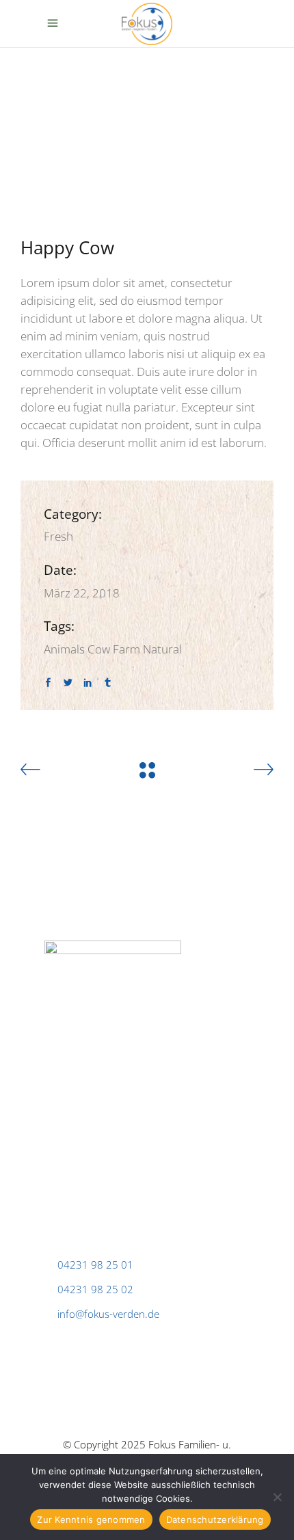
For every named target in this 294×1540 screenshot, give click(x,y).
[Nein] (277, 1497)
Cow (99, 649)
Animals (64, 649)
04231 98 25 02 (95, 1289)
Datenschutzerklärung (215, 1519)
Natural (162, 649)
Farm (126, 649)
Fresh (58, 536)
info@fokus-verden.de (108, 1314)
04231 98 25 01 (95, 1264)
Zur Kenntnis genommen (91, 1519)
